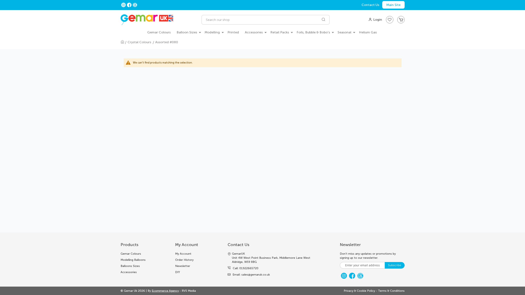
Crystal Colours (140, 42)
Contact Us (370, 5)
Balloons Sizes (130, 266)
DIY (177, 272)
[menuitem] (159, 32)
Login (377, 20)
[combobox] (265, 19)
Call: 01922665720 (245, 268)
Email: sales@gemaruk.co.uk (251, 274)
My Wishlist (389, 19)
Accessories (129, 272)
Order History (184, 260)
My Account (183, 253)
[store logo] (147, 19)
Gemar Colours (131, 253)
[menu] (262, 32)
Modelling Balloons (133, 260)
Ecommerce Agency (165, 291)
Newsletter (182, 266)
